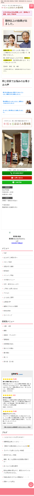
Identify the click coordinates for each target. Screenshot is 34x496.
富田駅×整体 (17, 236)
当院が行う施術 (8, 266)
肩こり (6, 357)
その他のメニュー (9, 279)
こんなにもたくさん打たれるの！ (14, 437)
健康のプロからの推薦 (11, 306)
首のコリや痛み (8, 348)
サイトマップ (8, 315)
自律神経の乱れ (8, 344)
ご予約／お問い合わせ (11, 288)
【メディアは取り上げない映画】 (14, 450)
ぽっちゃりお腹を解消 (11, 466)
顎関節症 (6, 339)
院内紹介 (6, 271)
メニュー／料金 (8, 275)
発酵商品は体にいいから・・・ (13, 441)
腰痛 (5, 330)
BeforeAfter (7, 311)
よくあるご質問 (8, 297)
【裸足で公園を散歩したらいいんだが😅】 (17, 446)
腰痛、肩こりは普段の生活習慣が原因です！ (16, 460)
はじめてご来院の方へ (11, 257)
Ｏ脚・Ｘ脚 (7, 326)
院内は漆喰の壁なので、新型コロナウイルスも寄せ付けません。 (17, 471)
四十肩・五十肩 (8, 361)
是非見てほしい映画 (10, 455)
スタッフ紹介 (8, 262)
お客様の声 (7, 302)
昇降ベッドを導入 (9, 481)
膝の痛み (6, 352)
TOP (5, 253)
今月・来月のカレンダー (11, 284)
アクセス (6, 293)
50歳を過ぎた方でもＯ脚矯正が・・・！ (16, 477)
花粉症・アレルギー (10, 335)
